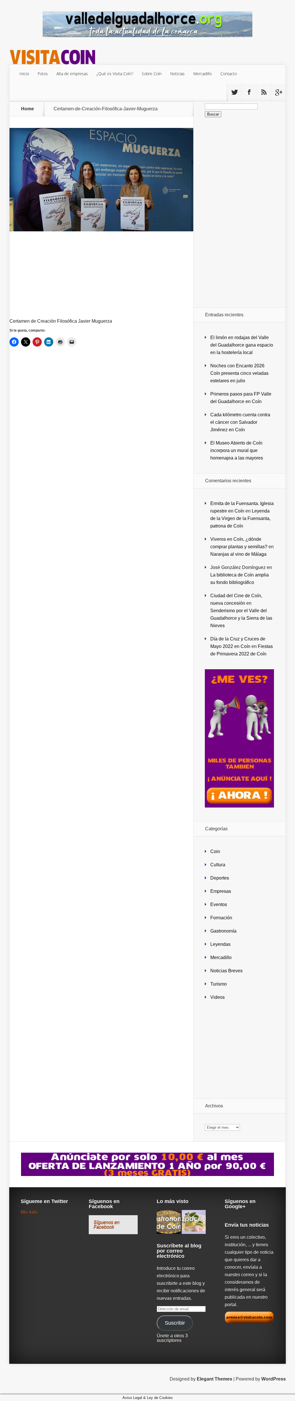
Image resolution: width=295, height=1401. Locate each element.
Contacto (228, 73)
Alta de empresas (72, 73)
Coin (215, 851)
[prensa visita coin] (249, 1321)
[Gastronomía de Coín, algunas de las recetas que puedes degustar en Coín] (169, 1222)
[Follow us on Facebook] (249, 92)
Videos (217, 997)
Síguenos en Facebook (104, 1203)
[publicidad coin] (239, 805)
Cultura (217, 864)
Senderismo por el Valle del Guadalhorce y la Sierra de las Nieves (241, 618)
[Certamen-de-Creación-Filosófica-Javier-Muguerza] (101, 229)
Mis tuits (29, 1212)
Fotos (43, 73)
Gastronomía (223, 931)
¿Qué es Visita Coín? (115, 73)
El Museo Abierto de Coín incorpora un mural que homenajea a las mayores (236, 450)
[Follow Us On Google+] (278, 92)
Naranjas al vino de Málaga (238, 554)
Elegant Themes (214, 1379)
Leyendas (220, 944)
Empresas (220, 891)
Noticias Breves (226, 970)
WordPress (273, 1379)
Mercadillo (202, 73)
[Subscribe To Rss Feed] (263, 92)
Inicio (24, 73)
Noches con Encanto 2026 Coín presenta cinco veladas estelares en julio (239, 373)
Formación (221, 917)
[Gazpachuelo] (194, 1222)
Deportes (219, 878)
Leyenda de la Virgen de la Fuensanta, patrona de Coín (240, 518)
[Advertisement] (101, 275)
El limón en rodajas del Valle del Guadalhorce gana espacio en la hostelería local (241, 345)
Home (27, 109)
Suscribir (175, 1323)
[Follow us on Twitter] (234, 92)
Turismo (218, 984)
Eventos (218, 904)
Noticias (177, 73)
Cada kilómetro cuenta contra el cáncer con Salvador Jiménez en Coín (240, 422)
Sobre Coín (152, 73)
